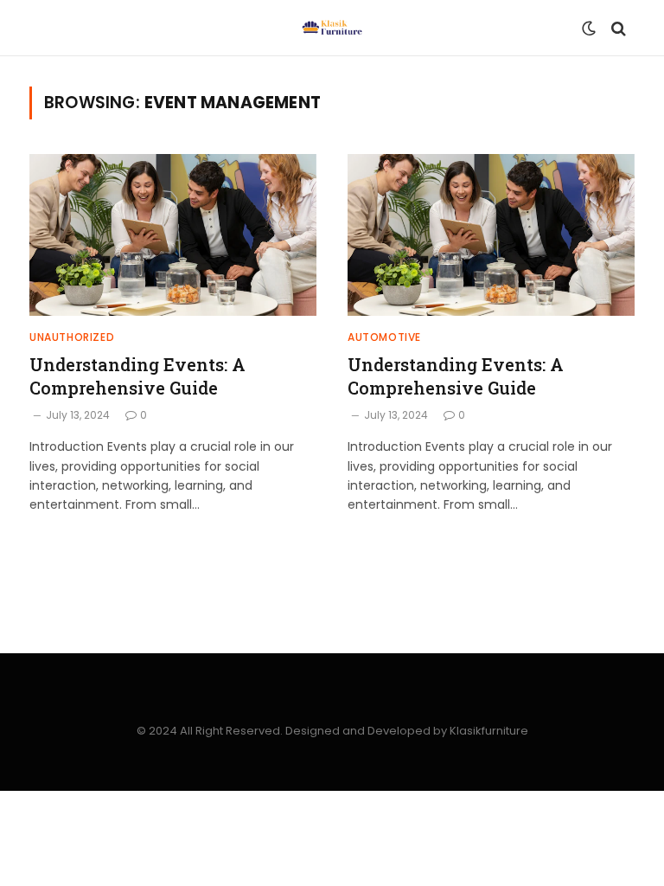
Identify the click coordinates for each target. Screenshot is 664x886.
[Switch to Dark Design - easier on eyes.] (589, 28)
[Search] (617, 28)
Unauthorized (71, 337)
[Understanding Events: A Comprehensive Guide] (172, 235)
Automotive (384, 337)
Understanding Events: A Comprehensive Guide (137, 376)
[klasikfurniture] (332, 28)
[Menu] (49, 28)
